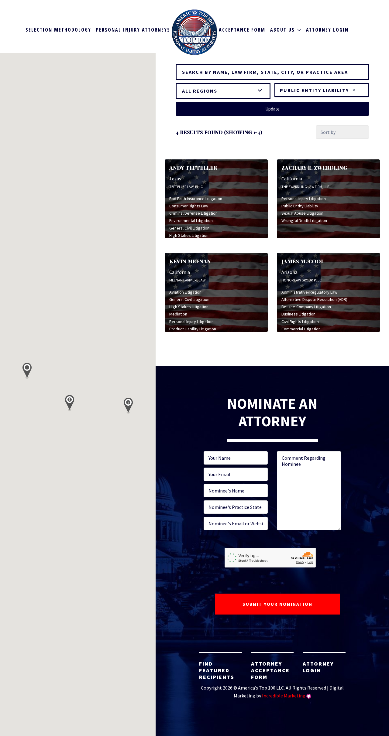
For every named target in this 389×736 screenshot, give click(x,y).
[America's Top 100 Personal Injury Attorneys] (194, 32)
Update (272, 109)
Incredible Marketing (283, 696)
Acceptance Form (242, 29)
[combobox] (321, 90)
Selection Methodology (58, 29)
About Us (282, 29)
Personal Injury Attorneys (133, 29)
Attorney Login (327, 29)
